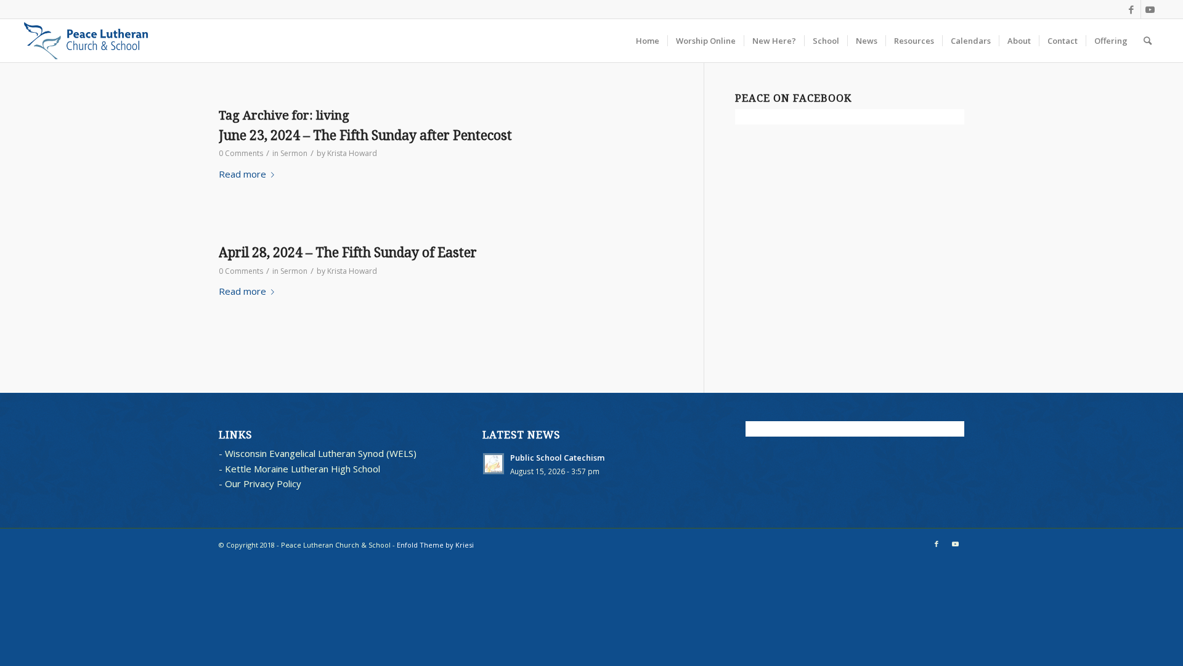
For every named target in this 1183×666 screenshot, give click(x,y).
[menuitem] (647, 40)
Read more (242, 174)
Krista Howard (352, 153)
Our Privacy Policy (263, 483)
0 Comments (241, 153)
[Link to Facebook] (1131, 9)
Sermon (293, 153)
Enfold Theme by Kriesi (435, 544)
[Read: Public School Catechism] (493, 464)
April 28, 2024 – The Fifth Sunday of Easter (348, 252)
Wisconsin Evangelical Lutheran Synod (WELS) (321, 453)
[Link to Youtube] (1150, 9)
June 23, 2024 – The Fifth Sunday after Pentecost (365, 135)
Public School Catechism (557, 457)
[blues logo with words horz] (85, 40)
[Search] (1148, 40)
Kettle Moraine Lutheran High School (302, 468)
